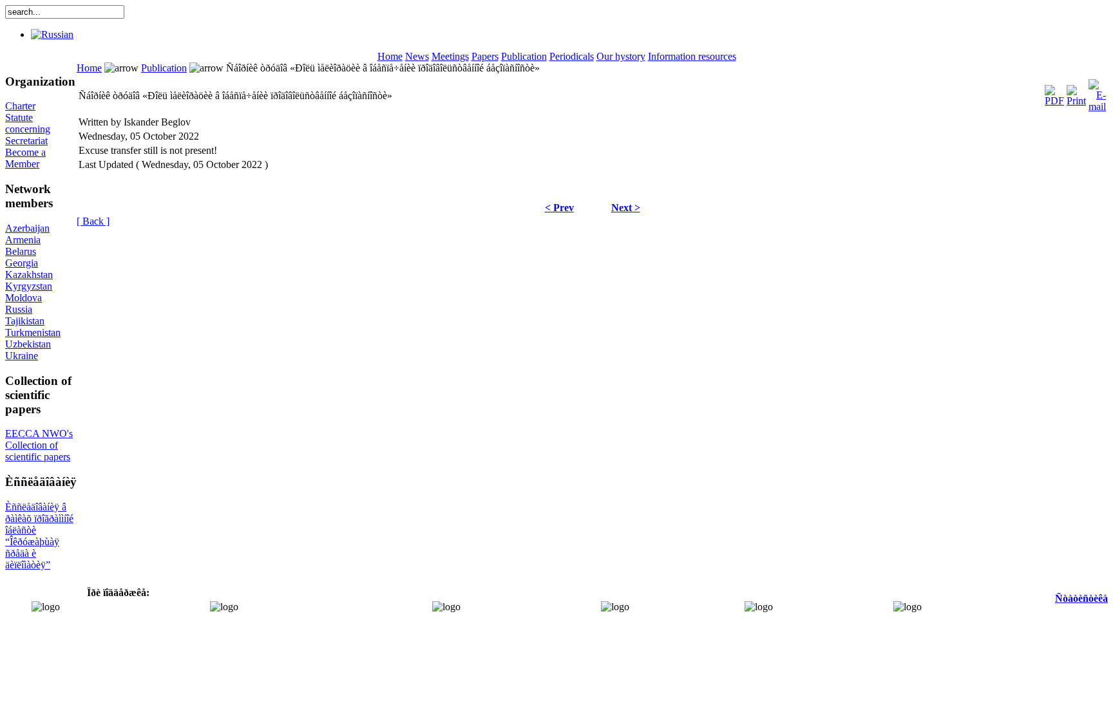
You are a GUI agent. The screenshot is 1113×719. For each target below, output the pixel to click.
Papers (485, 56)
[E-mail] (1097, 92)
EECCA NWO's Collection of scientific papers (39, 445)
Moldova (23, 297)
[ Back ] (93, 221)
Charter (20, 105)
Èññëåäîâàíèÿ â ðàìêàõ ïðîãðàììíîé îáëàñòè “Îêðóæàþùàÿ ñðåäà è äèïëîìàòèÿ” (39, 535)
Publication (524, 56)
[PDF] (1054, 92)
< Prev (559, 207)
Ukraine (21, 355)
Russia (18, 309)
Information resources (692, 56)
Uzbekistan (28, 344)
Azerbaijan (27, 228)
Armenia (23, 239)
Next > (625, 207)
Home (390, 56)
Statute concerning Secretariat (27, 129)
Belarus (20, 251)
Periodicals (571, 56)
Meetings (450, 56)
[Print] (1076, 92)
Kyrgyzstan (28, 286)
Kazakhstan (29, 274)
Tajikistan (24, 320)
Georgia (21, 262)
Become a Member (25, 158)
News (417, 56)
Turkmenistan (33, 332)
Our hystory (620, 56)
